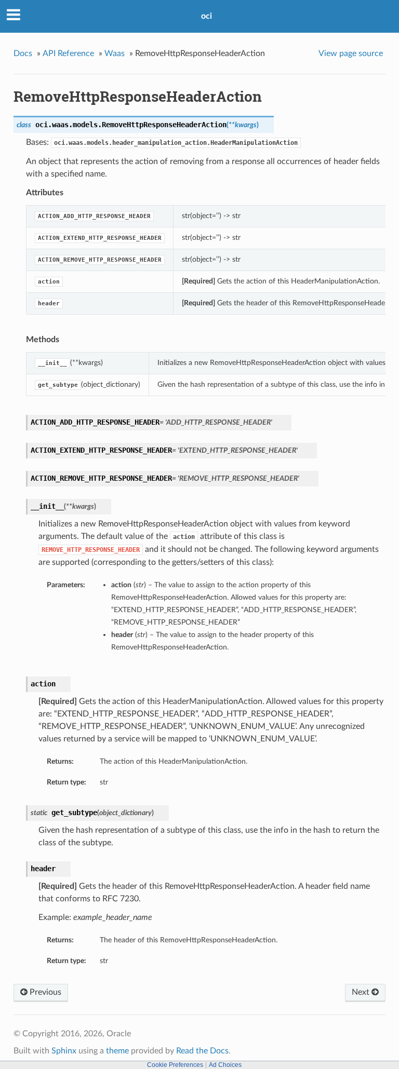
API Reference (68, 53)
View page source (350, 53)
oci (206, 16)
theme (117, 1051)
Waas (114, 53)
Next (361, 992)
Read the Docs (202, 1051)
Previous (44, 992)
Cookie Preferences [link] (175, 1064)
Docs (23, 53)
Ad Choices (225, 1064)
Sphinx (63, 1051)
